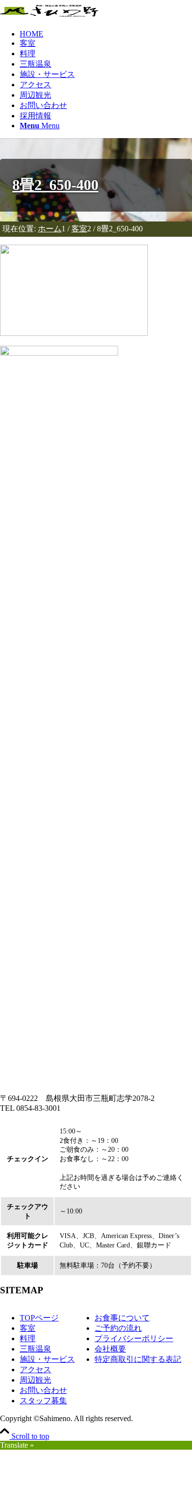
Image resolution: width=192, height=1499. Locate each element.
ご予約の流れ (118, 1328)
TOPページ (39, 1318)
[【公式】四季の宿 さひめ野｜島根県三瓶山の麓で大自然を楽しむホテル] (49, 11)
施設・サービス (47, 1359)
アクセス (35, 1369)
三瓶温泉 (35, 1349)
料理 (27, 1338)
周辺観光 (35, 1380)
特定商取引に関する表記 (138, 1359)
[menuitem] (106, 34)
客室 (27, 1328)
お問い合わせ (43, 1390)
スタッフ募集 (43, 1400)
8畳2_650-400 (55, 185)
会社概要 (110, 1349)
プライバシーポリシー (134, 1338)
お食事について (122, 1318)
